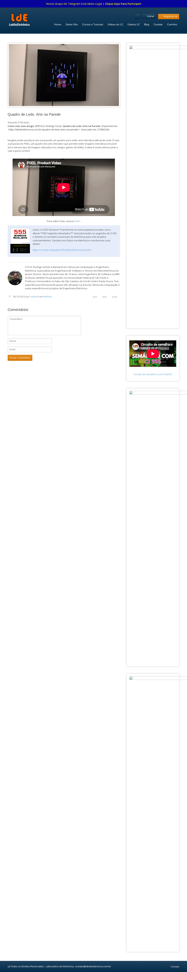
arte (95, 296)
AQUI (77, 221)
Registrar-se (170, 16)
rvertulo (34, 296)
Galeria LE (133, 24)
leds (104, 296)
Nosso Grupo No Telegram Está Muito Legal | (93, 3)
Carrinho (172, 24)
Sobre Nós (72, 24)
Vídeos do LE (115, 24)
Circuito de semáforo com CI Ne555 (153, 374)
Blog (146, 24)
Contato (158, 24)
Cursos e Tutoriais (92, 24)
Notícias (47, 296)
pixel (114, 296)
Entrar (150, 16)
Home (57, 24)
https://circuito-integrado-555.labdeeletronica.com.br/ (62, 250)
